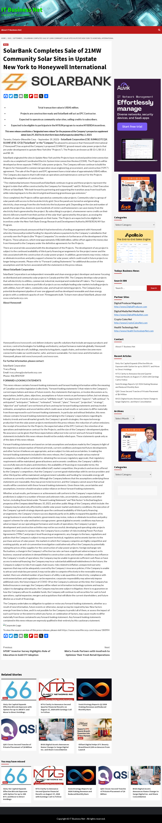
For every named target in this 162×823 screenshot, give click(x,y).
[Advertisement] (108, 12)
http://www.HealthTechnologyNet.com (134, 330)
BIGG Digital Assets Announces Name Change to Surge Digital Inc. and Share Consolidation (55, 747)
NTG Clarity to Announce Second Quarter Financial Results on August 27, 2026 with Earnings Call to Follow (56, 708)
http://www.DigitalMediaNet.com (131, 314)
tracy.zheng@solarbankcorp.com (25, 372)
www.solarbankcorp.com (15, 298)
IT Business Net (21, 9)
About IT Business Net (11, 30)
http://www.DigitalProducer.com (130, 306)
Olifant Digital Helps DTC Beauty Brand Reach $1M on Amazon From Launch (94, 747)
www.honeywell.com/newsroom (42, 356)
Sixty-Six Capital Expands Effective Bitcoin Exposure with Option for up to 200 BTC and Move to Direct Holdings (17, 708)
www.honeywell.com (25, 342)
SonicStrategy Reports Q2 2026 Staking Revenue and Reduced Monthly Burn (92, 707)
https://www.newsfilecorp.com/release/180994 (85, 630)
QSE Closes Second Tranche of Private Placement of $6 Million (17, 745)
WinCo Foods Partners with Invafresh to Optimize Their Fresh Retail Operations (87, 651)
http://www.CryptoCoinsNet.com (130, 322)
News (6, 45)
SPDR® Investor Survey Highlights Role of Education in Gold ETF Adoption (26, 651)
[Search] (159, 29)
